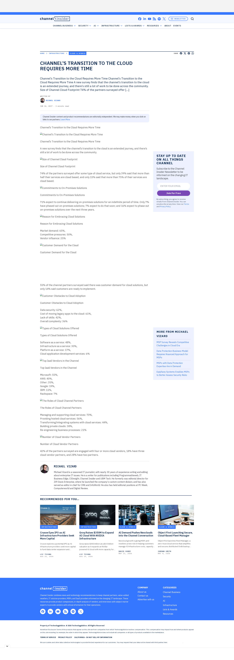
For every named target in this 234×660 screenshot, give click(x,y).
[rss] (154, 18)
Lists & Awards (170, 609)
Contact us (143, 596)
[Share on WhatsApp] (193, 53)
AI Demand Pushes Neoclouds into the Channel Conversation (136, 534)
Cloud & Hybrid (77, 53)
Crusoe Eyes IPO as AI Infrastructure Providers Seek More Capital (57, 535)
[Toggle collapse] (7, 646)
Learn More (65, 119)
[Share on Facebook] (181, 53)
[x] (164, 18)
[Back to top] (228, 652)
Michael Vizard (53, 100)
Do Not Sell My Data (175, 642)
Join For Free (173, 193)
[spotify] (159, 18)
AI (95, 25)
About (167, 25)
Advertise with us (146, 599)
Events (177, 25)
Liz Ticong (45, 554)
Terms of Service (48, 637)
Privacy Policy (165, 206)
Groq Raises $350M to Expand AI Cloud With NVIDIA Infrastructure (96, 535)
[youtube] (149, 18)
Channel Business (63, 25)
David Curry (125, 551)
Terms (186, 204)
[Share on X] (185, 53)
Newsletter (180, 19)
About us (142, 592)
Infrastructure (110, 25)
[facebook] (139, 18)
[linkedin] (144, 18)
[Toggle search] (192, 18)
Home (42, 53)
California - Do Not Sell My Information (93, 637)
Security (83, 25)
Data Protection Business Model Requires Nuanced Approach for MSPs (172, 354)
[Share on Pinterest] (189, 53)
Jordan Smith (164, 551)
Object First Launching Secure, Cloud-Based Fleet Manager (175, 534)
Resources (168, 613)
